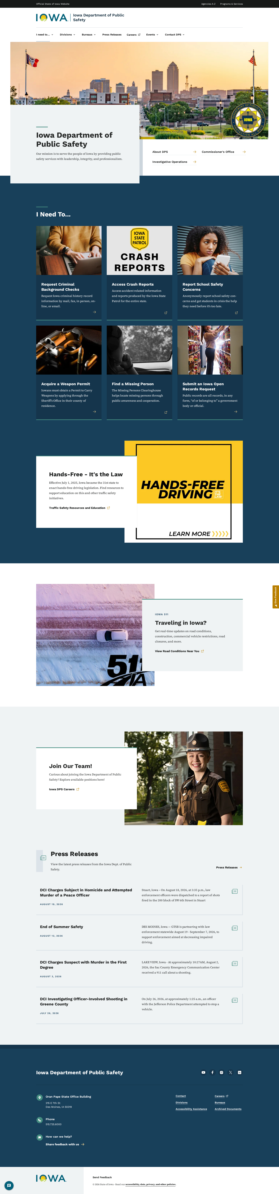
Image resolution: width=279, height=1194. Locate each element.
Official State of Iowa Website (52, 4)
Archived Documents (228, 1109)
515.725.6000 (54, 1124)
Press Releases (227, 867)
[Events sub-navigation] (157, 35)
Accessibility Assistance (191, 1109)
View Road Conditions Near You (177, 651)
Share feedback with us (62, 1144)
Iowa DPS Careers (62, 789)
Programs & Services (231, 4)
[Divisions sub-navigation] (74, 35)
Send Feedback (102, 1177)
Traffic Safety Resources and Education (77, 507)
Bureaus (220, 1102)
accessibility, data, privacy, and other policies (150, 1184)
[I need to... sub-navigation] (52, 35)
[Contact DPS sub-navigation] (183, 35)
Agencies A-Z (208, 4)
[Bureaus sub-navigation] (94, 35)
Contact (181, 1095)
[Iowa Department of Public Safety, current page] (52, 17)
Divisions (182, 1102)
